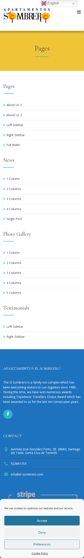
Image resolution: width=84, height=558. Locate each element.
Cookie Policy (40, 553)
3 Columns (13, 199)
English (53, 3)
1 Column (13, 179)
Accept (42, 520)
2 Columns (13, 189)
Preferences (42, 544)
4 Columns (13, 209)
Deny (42, 532)
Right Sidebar (15, 135)
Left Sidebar (14, 125)
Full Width (13, 145)
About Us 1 (14, 105)
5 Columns (13, 293)
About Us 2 (14, 115)
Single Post (14, 219)
